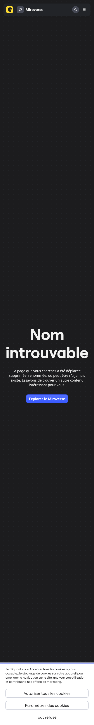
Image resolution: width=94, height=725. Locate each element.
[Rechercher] (75, 9)
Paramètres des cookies (47, 705)
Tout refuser (47, 717)
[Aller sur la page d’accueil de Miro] (9, 9)
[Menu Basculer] (84, 9)
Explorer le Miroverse (47, 398)
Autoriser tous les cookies (47, 693)
